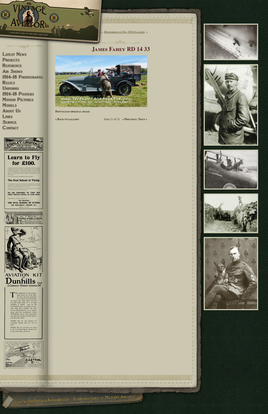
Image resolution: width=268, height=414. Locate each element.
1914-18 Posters (24, 94)
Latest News (24, 54)
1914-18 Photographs (24, 77)
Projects (24, 60)
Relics (24, 82)
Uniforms (24, 88)
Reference (24, 65)
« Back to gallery (67, 119)
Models (24, 105)
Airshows (24, 71)
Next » (142, 119)
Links (24, 116)
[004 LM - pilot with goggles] (232, 147)
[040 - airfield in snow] (232, 62)
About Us (24, 111)
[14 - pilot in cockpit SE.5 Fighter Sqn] (232, 191)
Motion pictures (24, 99)
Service (24, 122)
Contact (24, 128)
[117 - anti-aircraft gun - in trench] (232, 235)
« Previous (129, 119)
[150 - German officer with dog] (232, 312)
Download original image (72, 111)
